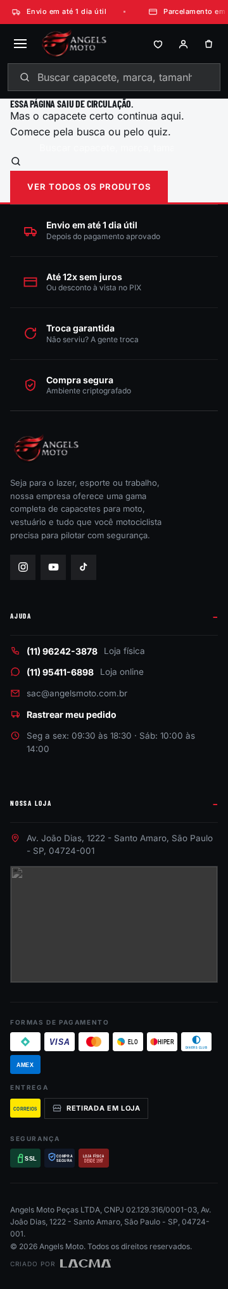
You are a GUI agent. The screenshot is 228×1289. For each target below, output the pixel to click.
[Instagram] (22, 567)
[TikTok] (83, 567)
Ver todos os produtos (89, 187)
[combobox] (114, 77)
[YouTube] (53, 567)
